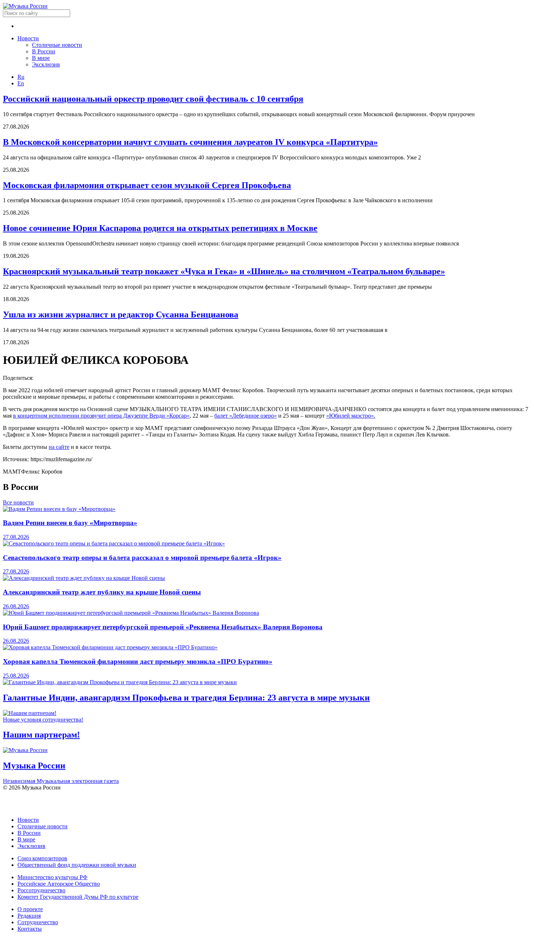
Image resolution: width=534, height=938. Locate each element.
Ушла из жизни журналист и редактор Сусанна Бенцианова (120, 314)
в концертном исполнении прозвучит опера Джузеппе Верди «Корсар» (101, 416)
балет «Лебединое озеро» (245, 416)
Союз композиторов (42, 858)
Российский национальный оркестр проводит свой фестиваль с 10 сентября (153, 98)
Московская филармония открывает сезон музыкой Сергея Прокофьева (147, 185)
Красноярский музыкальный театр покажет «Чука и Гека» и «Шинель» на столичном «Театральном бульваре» (224, 271)
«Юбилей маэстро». (350, 416)
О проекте (30, 909)
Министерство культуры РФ (52, 877)
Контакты (29, 929)
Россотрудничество (41, 890)
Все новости (18, 502)
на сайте (59, 447)
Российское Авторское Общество (58, 884)
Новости (28, 38)
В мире (41, 58)
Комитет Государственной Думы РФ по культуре (77, 897)
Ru (20, 77)
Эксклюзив (46, 64)
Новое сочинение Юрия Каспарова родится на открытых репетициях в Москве (160, 228)
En (20, 83)
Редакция (29, 916)
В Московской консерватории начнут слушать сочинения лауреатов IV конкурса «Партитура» (190, 142)
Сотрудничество (37, 922)
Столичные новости (57, 45)
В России (43, 51)
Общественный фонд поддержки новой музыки (76, 865)
